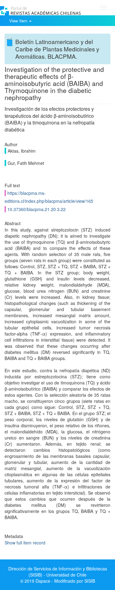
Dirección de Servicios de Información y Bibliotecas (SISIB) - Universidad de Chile (57, 572)
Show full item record (25, 543)
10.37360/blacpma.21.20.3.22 (36, 209)
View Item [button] (19, 21)
